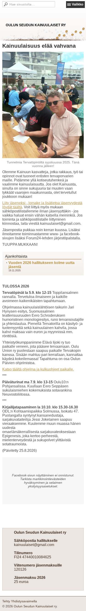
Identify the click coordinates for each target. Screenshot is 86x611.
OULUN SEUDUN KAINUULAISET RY (36, 25)
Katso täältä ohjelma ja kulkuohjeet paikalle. (38, 369)
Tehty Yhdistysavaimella (19, 601)
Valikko (77, 4)
